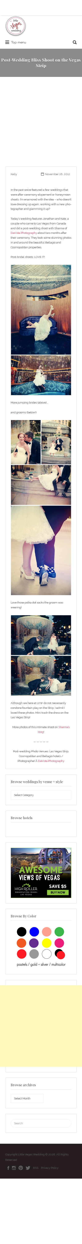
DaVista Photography (24, 232)
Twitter (28, 1167)
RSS (35, 1167)
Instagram (14, 1167)
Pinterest (21, 1167)
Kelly (14, 174)
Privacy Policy (49, 1167)
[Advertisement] (41, 123)
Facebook (8, 1167)
